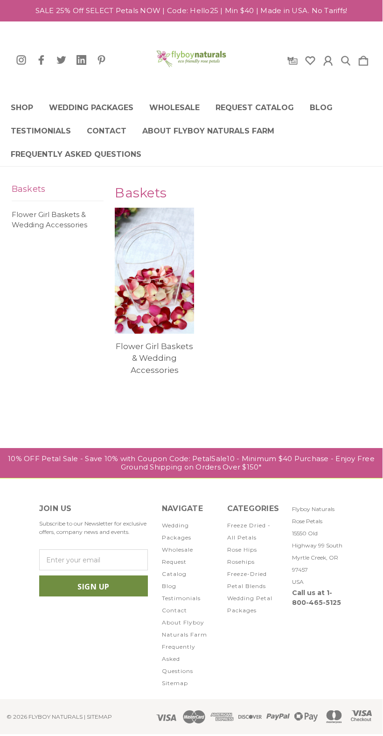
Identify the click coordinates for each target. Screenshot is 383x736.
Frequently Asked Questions (76, 154)
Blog (321, 108)
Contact (106, 131)
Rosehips (241, 561)
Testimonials (41, 131)
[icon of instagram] (21, 60)
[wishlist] (310, 58)
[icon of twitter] (61, 60)
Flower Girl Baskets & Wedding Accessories (49, 220)
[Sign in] (328, 58)
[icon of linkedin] (81, 60)
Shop (22, 108)
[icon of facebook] (41, 60)
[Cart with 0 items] (363, 58)
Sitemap (175, 683)
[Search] (346, 58)
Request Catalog (255, 108)
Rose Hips (242, 549)
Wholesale (174, 108)
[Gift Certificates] (292, 58)
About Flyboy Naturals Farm (208, 131)
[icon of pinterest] (101, 60)
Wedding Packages (91, 108)
